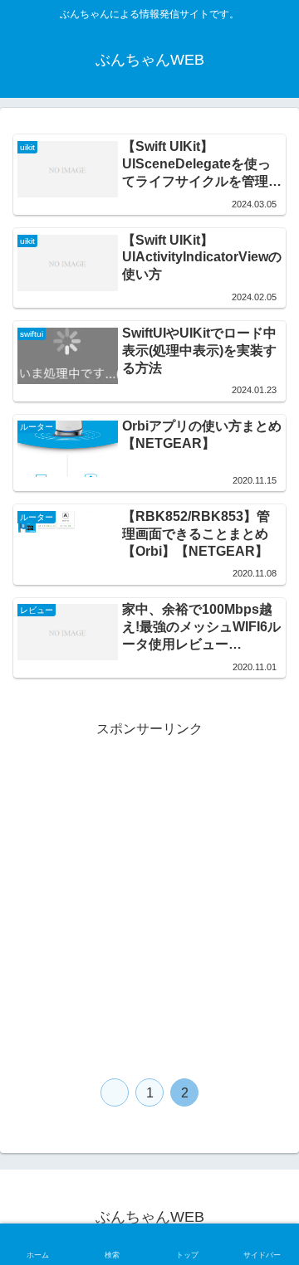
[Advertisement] (149, 891)
